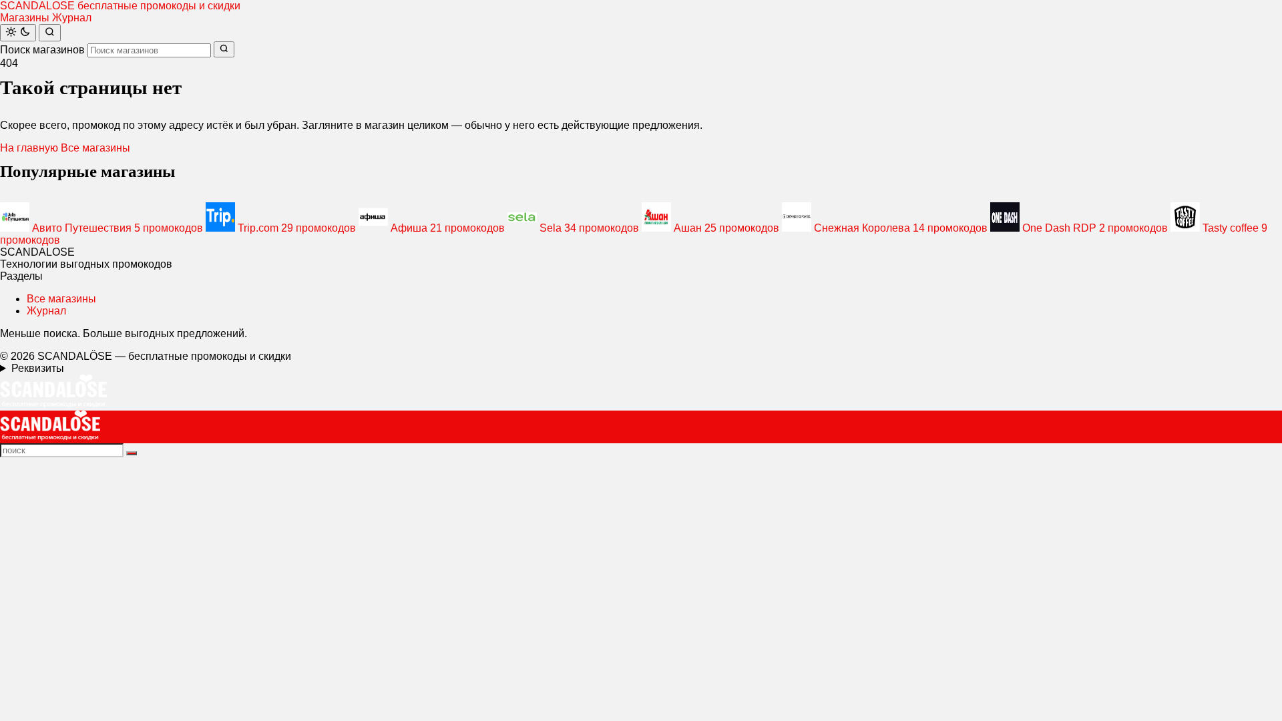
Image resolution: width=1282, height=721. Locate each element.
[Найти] (50, 32)
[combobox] (149, 50)
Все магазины (95, 148)
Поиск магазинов (42, 49)
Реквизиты (37, 368)
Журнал (71, 17)
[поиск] (131, 453)
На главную (29, 148)
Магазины (24, 17)
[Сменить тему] (18, 32)
